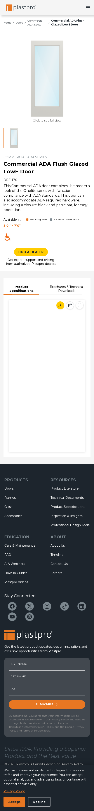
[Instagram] (47, 606)
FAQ (7, 555)
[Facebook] (12, 606)
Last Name (17, 676)
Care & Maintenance (19, 545)
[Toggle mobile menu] (88, 7)
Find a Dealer (31, 252)
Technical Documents (67, 498)
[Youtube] (12, 616)
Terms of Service (33, 730)
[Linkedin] (81, 606)
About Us (57, 545)
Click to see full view (47, 120)
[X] (29, 606)
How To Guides (15, 573)
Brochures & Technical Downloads (67, 289)
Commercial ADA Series (35, 22)
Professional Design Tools (69, 525)
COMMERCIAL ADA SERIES (25, 157)
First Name (18, 663)
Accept (14, 802)
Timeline (56, 555)
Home (7, 22)
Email (13, 689)
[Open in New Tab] (70, 305)
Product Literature (64, 488)
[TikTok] (64, 606)
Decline (39, 802)
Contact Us (59, 564)
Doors (19, 22)
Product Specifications (21, 289)
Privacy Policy (60, 719)
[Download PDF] (60, 305)
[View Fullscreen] (80, 305)
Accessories (13, 516)
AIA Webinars (14, 564)
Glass (8, 507)
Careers (56, 573)
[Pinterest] (29, 616)
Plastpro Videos (16, 582)
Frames (10, 498)
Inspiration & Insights (66, 516)
